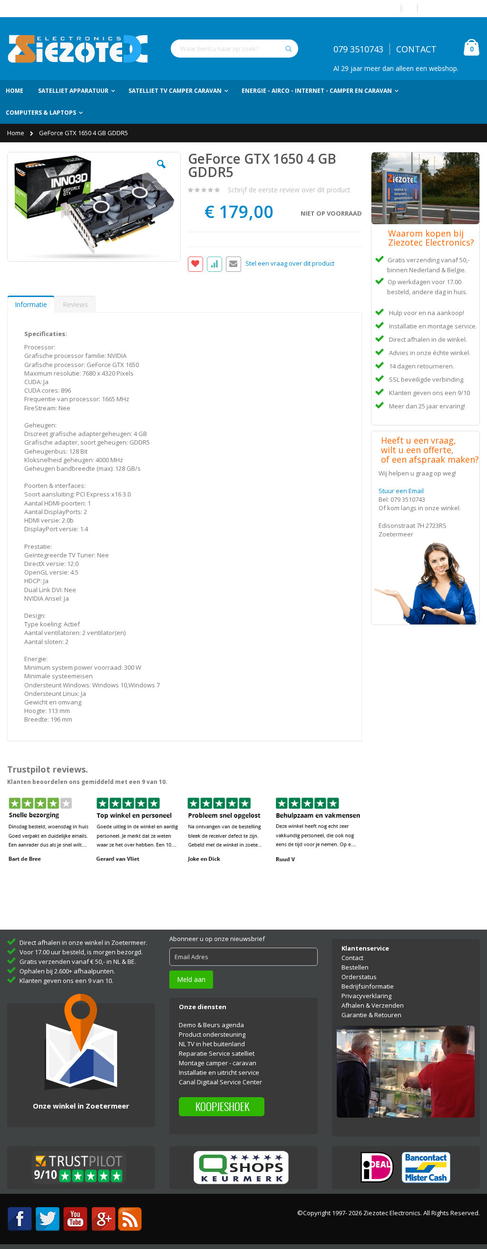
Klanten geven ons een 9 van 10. (66, 980)
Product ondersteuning (212, 1034)
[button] (161, 171)
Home (16, 133)
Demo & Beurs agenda (211, 1025)
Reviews (75, 304)
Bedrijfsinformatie (367, 986)
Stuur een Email (401, 490)
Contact (352, 957)
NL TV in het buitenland (212, 1044)
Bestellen (355, 967)
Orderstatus (359, 976)
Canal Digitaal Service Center (220, 1082)
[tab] (31, 304)
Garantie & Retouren (371, 1015)
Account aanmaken (452, 8)
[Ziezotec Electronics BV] (78, 48)
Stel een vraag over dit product (289, 263)
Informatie (31, 304)
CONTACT (416, 49)
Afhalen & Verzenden (372, 1005)
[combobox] (234, 48)
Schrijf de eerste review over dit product (289, 189)
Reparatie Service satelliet (216, 1053)
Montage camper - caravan (217, 1063)
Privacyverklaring (366, 995)
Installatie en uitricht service (219, 1072)
